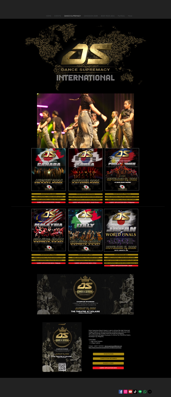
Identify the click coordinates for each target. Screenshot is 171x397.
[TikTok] (135, 392)
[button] (121, 16)
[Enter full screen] (131, 145)
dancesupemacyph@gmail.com (113, 346)
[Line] (140, 392)
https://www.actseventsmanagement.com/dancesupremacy (105, 347)
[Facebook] (121, 392)
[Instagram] (125, 392)
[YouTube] (130, 392)
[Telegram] (150, 392)
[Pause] (39, 145)
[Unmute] (43, 145)
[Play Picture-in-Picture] (128, 145)
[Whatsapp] (145, 392)
